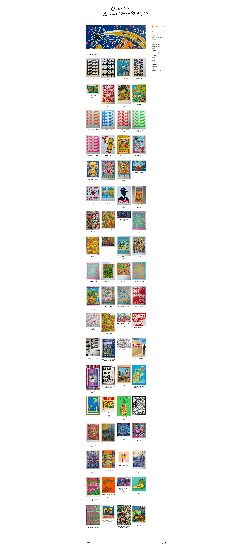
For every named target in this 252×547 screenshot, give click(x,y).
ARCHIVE (154, 53)
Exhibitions (155, 66)
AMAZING (154, 39)
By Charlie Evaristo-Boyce (158, 42)
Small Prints (155, 55)
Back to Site (155, 73)
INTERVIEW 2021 (155, 64)
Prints (153, 57)
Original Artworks (156, 50)
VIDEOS (153, 68)
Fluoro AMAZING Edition (157, 37)
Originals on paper (156, 52)
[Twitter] (162, 543)
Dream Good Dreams (156, 46)
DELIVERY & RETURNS (156, 70)
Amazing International (157, 41)
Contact (154, 72)
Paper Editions (155, 48)
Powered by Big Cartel (109, 542)
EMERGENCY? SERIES (156, 44)
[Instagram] (165, 543)
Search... (154, 35)
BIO (153, 62)
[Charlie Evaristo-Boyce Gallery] (126, 11)
